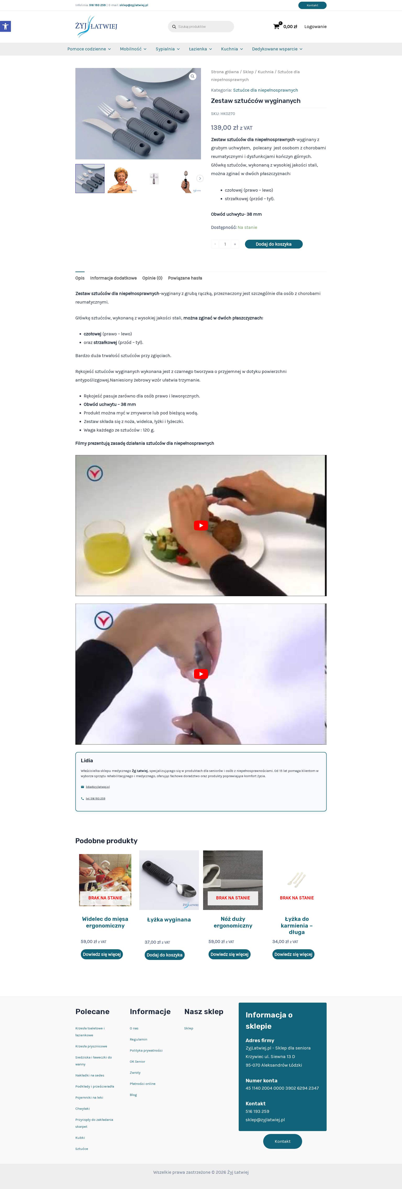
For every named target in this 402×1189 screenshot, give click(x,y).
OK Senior (137, 1061)
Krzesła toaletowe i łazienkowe (90, 1031)
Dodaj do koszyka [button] (165, 955)
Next (200, 178)
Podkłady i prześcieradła (94, 1086)
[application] (108, 49)
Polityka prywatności (146, 1050)
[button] (5, 26)
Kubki (80, 1138)
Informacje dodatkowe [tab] (113, 278)
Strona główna (225, 71)
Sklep (248, 71)
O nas (134, 1028)
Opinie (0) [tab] (152, 278)
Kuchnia (266, 71)
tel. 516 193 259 (95, 798)
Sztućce (81, 1149)
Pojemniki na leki (89, 1097)
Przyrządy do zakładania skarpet (94, 1123)
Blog (133, 1095)
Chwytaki (82, 1109)
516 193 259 (97, 5)
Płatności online (143, 1084)
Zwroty (135, 1073)
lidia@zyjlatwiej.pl (98, 787)
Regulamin (138, 1039)
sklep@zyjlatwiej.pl (134, 5)
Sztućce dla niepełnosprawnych (265, 90)
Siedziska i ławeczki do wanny (93, 1060)
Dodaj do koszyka (274, 244)
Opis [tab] (80, 278)
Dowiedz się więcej (102, 954)
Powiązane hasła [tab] (185, 278)
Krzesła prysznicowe (91, 1046)
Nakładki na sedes (89, 1075)
